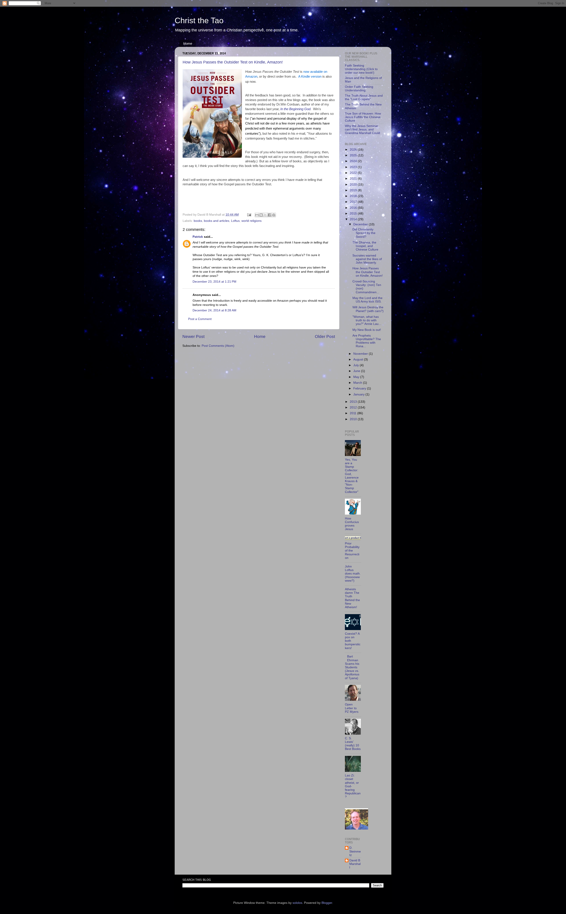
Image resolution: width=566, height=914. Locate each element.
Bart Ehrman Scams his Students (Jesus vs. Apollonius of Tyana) (352, 667)
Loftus (235, 220)
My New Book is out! (366, 329)
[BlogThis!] (261, 215)
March (358, 382)
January (359, 394)
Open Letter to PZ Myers (351, 708)
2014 (354, 219)
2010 (354, 419)
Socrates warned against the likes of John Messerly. (367, 259)
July (356, 365)
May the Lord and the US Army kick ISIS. (367, 299)
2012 (354, 407)
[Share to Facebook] (269, 215)
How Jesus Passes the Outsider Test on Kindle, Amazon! (233, 62)
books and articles (216, 220)
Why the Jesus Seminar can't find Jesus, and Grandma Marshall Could (362, 129)
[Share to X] (265, 215)
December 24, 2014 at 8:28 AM (214, 310)
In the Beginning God (295, 109)
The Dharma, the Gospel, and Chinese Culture (365, 246)
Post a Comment (200, 319)
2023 (354, 167)
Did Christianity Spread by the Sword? (363, 233)
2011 (353, 413)
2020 (354, 184)
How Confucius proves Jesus (352, 524)
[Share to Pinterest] (274, 215)
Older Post (325, 336)
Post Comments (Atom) (218, 345)
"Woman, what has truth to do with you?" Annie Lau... (366, 320)
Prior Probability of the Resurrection (352, 551)
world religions (251, 220)
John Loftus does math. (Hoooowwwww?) (353, 574)
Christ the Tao (199, 20)
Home (187, 43)
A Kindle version (309, 76)
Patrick (198, 236)
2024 (354, 161)
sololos (297, 902)
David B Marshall (355, 864)
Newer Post (193, 336)
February (360, 388)
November (361, 353)
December (361, 224)
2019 (354, 190)
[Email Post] (249, 214)
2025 (354, 155)
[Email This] (257, 215)
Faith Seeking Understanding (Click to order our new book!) (361, 69)
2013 (354, 401)
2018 (354, 196)
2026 (354, 149)
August (358, 359)
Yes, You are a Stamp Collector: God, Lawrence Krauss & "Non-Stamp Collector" (352, 476)
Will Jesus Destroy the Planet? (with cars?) (368, 309)
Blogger (326, 902)
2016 (354, 207)
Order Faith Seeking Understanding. (359, 88)
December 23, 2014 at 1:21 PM (214, 281)
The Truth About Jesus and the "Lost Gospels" (364, 97)
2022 (354, 172)
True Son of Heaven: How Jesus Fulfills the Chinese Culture (363, 117)
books (198, 220)
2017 (354, 201)
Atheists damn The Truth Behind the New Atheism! (352, 598)
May (356, 377)
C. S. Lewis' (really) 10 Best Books (353, 744)
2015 (354, 213)
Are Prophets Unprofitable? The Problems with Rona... (366, 341)
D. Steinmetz (355, 851)
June (357, 371)
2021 (354, 178)
